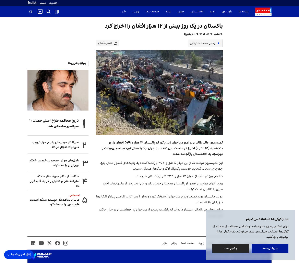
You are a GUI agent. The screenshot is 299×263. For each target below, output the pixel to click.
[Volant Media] (41, 256)
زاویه (168, 12)
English (32, 3)
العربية (53, 3)
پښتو (43, 3)
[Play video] (40, 11)
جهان (181, 12)
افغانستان (197, 12)
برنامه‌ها (244, 12)
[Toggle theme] (30, 11)
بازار (124, 12)
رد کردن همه (231, 248)
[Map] (57, 12)
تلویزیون (227, 12)
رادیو (212, 12)
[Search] (48, 12)
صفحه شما (152, 12)
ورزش (136, 12)
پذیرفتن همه (270, 248)
